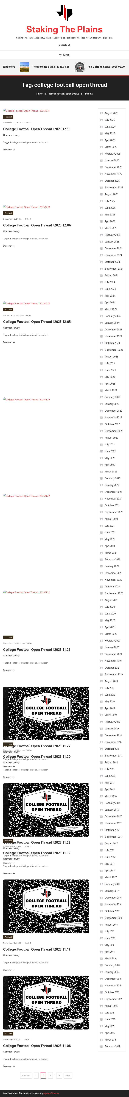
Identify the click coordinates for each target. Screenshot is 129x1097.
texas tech (43, 142)
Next (68, 1075)
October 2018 (112, 749)
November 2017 (113, 823)
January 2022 (112, 485)
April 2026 (110, 140)
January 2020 (112, 647)
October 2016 (112, 911)
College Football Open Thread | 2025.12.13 (36, 129)
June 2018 (110, 776)
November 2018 (113, 742)
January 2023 (112, 404)
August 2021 (111, 519)
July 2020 (110, 607)
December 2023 (113, 329)
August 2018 (111, 762)
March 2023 (111, 390)
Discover (7, 149)
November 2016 (113, 904)
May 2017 (110, 864)
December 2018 (113, 735)
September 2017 (114, 836)
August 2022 (111, 437)
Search (63, 45)
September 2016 (114, 918)
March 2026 (111, 147)
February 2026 (112, 153)
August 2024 (111, 275)
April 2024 (110, 302)
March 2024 (111, 309)
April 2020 (110, 627)
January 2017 (112, 891)
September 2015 (114, 999)
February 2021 (112, 559)
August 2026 (111, 113)
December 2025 (113, 167)
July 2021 (109, 525)
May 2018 (110, 782)
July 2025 (110, 201)
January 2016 (112, 972)
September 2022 (114, 431)
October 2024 (112, 262)
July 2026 (110, 120)
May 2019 (110, 701)
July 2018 (109, 769)
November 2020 (113, 579)
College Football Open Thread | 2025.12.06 (37, 225)
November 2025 (113, 174)
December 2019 (113, 654)
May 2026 (110, 133)
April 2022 (110, 464)
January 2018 (112, 809)
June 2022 (110, 451)
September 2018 (114, 755)
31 (59, 1075)
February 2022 (112, 478)
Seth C (28, 123)
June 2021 (110, 532)
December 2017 (113, 816)
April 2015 (110, 1033)
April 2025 (110, 221)
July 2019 (109, 688)
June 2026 (110, 126)
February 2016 (112, 965)
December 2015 (113, 978)
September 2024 (114, 268)
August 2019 (111, 681)
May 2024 (110, 295)
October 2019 (112, 667)
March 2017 (111, 877)
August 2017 (111, 843)
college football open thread (24, 142)
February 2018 (112, 803)
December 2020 (113, 573)
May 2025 (110, 214)
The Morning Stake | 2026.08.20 (101, 66)
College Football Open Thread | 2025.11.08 (37, 1046)
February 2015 (112, 1046)
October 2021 (112, 505)
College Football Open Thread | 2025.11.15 (36, 853)
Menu (66, 55)
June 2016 (110, 938)
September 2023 (114, 350)
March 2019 (111, 715)
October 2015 (112, 992)
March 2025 (111, 228)
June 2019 (110, 694)
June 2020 (110, 613)
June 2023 (110, 370)
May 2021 (110, 539)
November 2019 (113, 661)
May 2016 (110, 945)
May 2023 (110, 377)
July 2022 (110, 444)
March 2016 (111, 958)
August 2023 (111, 356)
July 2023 (110, 363)
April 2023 (110, 383)
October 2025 (112, 180)
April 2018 (110, 789)
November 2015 (113, 985)
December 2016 (113, 897)
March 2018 (111, 796)
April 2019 (110, 708)
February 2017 (112, 884)
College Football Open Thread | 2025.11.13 (36, 949)
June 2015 (110, 1019)
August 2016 (111, 924)
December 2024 (113, 248)
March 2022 (111, 471)
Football (8, 117)
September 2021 (114, 512)
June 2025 (110, 208)
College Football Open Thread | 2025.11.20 (37, 757)
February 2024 (113, 316)
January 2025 (112, 241)
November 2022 (113, 417)
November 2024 (113, 255)
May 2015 (110, 1026)
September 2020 (114, 593)
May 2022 (110, 458)
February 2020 (113, 640)
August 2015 (111, 1006)
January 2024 (112, 322)
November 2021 (113, 498)
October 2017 (112, 830)
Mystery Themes (51, 1093)
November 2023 (113, 336)
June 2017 (110, 857)
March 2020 (111, 634)
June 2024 (110, 289)
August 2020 (111, 600)
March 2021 (111, 552)
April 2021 (110, 546)
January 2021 (112, 566)
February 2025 (112, 235)
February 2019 (112, 721)
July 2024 (110, 282)
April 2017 (110, 870)
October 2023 (112, 343)
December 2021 (113, 492)
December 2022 (113, 410)
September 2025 (114, 187)
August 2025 (111, 194)
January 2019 (112, 728)
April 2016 (110, 951)
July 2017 (109, 850)
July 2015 (109, 1012)
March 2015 (111, 1039)
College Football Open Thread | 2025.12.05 (37, 322)
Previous (26, 1075)
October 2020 (112, 586)
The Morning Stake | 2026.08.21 (46, 66)
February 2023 (112, 397)
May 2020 (110, 620)
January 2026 (112, 160)
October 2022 (112, 424)
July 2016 (109, 931)
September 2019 (114, 674)
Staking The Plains (64, 29)
